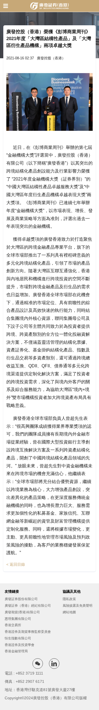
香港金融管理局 (16, 651)
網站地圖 (69, 612)
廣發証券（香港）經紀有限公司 (28, 605)
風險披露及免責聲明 (77, 605)
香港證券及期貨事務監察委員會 (28, 631)
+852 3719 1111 (29, 673)
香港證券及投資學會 (19, 645)
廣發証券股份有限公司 (21, 599)
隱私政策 (69, 599)
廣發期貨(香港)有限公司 (22, 612)
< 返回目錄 (15, 564)
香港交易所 (13, 625)
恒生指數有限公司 (18, 638)
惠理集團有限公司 (18, 618)
